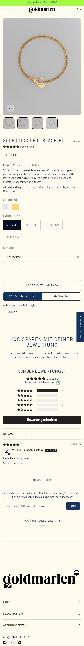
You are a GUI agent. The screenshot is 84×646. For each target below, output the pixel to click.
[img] (11, 445)
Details (34, 165)
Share (12, 312)
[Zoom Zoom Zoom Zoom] (42, 66)
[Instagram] (12, 642)
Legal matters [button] (13, 614)
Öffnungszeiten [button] (14, 625)
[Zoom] (10, 108)
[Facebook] (5, 642)
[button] (11, 147)
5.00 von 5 (52, 379)
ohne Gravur (14, 257)
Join (73, 506)
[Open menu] (9, 10)
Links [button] (7, 602)
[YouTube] (19, 642)
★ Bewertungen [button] (80, 326)
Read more (9, 191)
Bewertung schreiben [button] (42, 419)
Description (11, 165)
